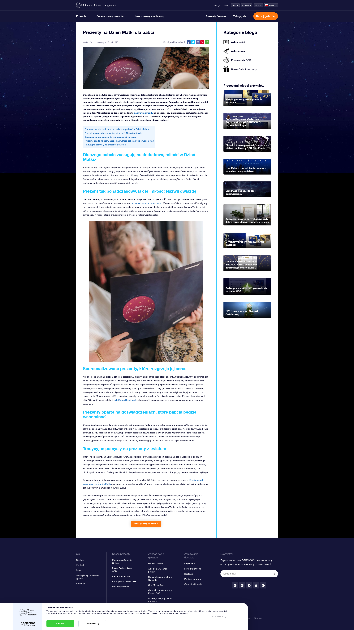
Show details (217, 617)
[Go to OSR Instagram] (235, 585)
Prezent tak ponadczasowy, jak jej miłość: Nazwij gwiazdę (113, 133)
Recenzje (80, 583)
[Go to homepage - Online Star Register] (96, 5)
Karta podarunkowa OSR (124, 581)
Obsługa (216, 5)
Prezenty (81, 15)
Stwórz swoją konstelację (149, 15)
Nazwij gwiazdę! (265, 16)
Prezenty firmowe (216, 16)
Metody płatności (192, 568)
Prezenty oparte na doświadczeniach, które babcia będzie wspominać (119, 141)
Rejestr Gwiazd (155, 563)
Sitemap (258, 618)
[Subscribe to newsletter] (274, 574)
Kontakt (80, 565)
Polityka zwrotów (192, 579)
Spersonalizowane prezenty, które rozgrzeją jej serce (110, 137)
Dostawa (188, 574)
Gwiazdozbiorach (193, 584)
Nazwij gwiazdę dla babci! (144, 524)
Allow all (60, 623)
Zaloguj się (239, 16)
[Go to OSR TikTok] (242, 585)
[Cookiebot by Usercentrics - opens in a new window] (28, 624)
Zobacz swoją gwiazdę (110, 15)
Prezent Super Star (121, 576)
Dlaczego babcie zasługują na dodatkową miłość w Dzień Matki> (116, 129)
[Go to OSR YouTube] (256, 585)
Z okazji (245, 5)
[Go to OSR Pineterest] (263, 585)
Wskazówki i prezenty (93, 42)
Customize (91, 623)
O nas (225, 5)
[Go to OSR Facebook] (249, 585)
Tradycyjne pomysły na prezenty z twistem (105, 144)
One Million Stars (156, 585)
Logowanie (189, 563)
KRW (257, 5)
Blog (234, 5)
